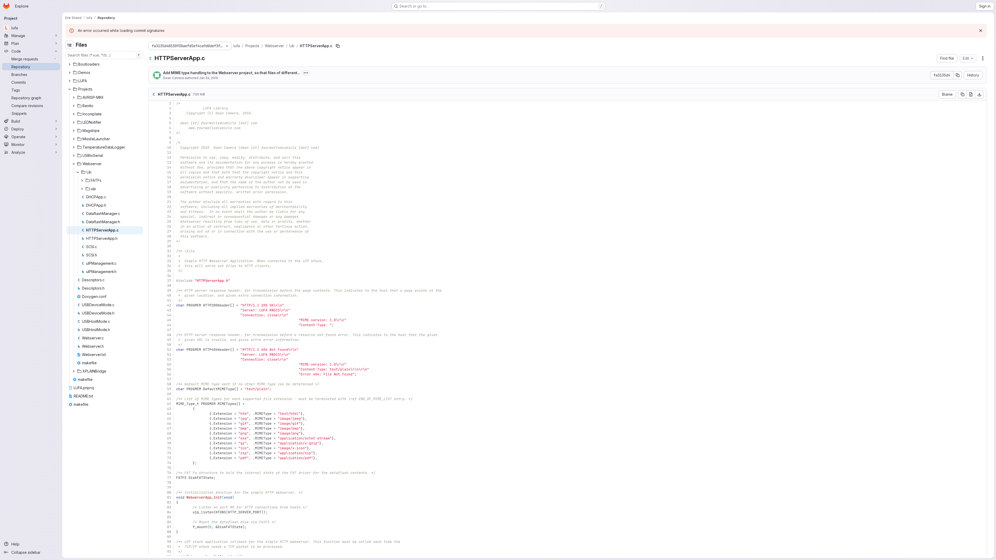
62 (169, 404)
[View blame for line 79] (153, 487)
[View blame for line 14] (153, 167)
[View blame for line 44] (153, 315)
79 (169, 487)
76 (169, 473)
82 (169, 502)
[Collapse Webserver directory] (74, 164)
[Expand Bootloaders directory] (69, 64)
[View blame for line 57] (153, 379)
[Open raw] (971, 94)
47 (169, 330)
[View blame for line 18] (153, 187)
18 (169, 187)
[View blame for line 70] (153, 443)
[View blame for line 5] (153, 123)
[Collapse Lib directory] (78, 172)
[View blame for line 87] (153, 526)
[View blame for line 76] (153, 472)
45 (169, 320)
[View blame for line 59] (153, 389)
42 (169, 305)
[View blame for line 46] (153, 325)
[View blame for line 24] (153, 216)
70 (169, 443)
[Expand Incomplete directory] (74, 114)
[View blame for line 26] (153, 226)
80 (169, 492)
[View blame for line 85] (153, 517)
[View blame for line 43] (153, 310)
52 (169, 354)
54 (169, 364)
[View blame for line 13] (153, 162)
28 (169, 236)
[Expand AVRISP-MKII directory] (74, 97)
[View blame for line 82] (153, 502)
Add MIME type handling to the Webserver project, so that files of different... (231, 73)
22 (169, 207)
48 (169, 335)
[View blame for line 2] (153, 108)
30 (169, 246)
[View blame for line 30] (153, 246)
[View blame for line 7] (153, 132)
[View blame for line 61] (153, 398)
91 (169, 546)
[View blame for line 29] (153, 241)
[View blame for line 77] (153, 477)
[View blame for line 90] (153, 541)
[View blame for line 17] (153, 182)
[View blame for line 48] (153, 334)
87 (169, 527)
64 (169, 413)
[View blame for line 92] (153, 551)
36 (169, 276)
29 (169, 241)
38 (169, 285)
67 (169, 428)
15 (169, 172)
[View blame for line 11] (153, 152)
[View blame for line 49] (153, 339)
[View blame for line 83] (153, 507)
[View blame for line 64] (153, 413)
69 (169, 438)
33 (169, 261)
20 (169, 197)
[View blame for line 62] (153, 403)
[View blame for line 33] (153, 260)
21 (169, 202)
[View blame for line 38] (153, 285)
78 (169, 482)
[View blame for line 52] (153, 354)
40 (169, 295)
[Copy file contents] (962, 94)
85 (169, 517)
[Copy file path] (338, 46)
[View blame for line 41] (153, 300)
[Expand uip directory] (82, 189)
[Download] (979, 94)
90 (169, 542)
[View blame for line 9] (153, 142)
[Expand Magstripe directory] (74, 131)
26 (169, 226)
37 (169, 280)
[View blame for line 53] (153, 359)
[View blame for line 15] (153, 172)
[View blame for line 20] (153, 196)
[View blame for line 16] (153, 177)
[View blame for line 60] (153, 393)
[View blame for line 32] (153, 256)
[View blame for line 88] (153, 531)
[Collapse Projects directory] (69, 89)
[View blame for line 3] (153, 113)
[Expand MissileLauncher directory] (74, 139)
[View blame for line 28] (153, 236)
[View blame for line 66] (153, 423)
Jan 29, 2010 (208, 78)
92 (169, 551)
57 (169, 379)
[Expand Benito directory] (74, 106)
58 (169, 384)
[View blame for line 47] (153, 329)
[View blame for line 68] (153, 433)
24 (169, 216)
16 (169, 177)
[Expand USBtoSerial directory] (74, 155)
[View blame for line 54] (153, 364)
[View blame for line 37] (153, 280)
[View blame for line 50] (153, 344)
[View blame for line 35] (153, 270)
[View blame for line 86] (153, 522)
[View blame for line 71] (153, 448)
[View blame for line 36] (153, 275)
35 (169, 271)
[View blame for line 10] (153, 147)
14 (169, 167)
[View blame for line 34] (153, 265)
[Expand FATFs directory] (82, 180)
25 (169, 221)
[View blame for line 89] (153, 536)
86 (169, 522)
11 (169, 152)
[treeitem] (104, 64)
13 (169, 162)
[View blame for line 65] (153, 418)
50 (169, 344)
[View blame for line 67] (153, 428)
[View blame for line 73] (153, 458)
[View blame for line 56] (153, 374)
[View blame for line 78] (153, 482)
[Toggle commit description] (305, 73)
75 (169, 468)
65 (169, 418)
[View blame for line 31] (153, 251)
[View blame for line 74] (153, 462)
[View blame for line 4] (153, 118)
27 (169, 231)
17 (169, 182)
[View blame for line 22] (153, 206)
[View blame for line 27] (153, 231)
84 (169, 512)
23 (169, 211)
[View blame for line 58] (153, 384)
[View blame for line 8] (153, 137)
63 (169, 409)
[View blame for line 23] (153, 211)
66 (169, 423)
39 (169, 290)
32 (169, 256)
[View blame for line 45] (153, 320)
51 (169, 349)
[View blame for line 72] (153, 453)
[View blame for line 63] (153, 408)
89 (169, 537)
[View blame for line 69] (153, 438)
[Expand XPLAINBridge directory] (74, 371)
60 (169, 394)
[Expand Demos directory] (69, 72)
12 (169, 157)
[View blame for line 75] (153, 467)
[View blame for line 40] (153, 295)
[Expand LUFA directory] (69, 81)
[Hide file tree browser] (69, 45)
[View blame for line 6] (153, 127)
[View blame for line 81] (153, 497)
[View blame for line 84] (153, 512)
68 (169, 433)
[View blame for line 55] (153, 369)
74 (169, 463)
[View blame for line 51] (153, 349)
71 (169, 448)
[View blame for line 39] (153, 290)
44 (169, 315)
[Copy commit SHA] (957, 75)
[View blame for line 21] (153, 201)
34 (169, 266)
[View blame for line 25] (153, 221)
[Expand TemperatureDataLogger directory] (74, 147)
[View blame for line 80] (153, 492)
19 (169, 192)
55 (169, 369)
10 (169, 147)
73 (169, 458)
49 (169, 340)
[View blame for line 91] (153, 546)
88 (169, 532)
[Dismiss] (981, 30)
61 (169, 399)
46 (169, 325)
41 (169, 300)
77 (169, 477)
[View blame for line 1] (153, 103)
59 (169, 389)
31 (169, 251)
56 (169, 374)
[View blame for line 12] (153, 157)
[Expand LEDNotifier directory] (74, 122)
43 (169, 310)
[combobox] (104, 55)
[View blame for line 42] (153, 305)
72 (169, 453)
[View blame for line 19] (153, 192)
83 (169, 507)
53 (169, 359)
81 (169, 497)
